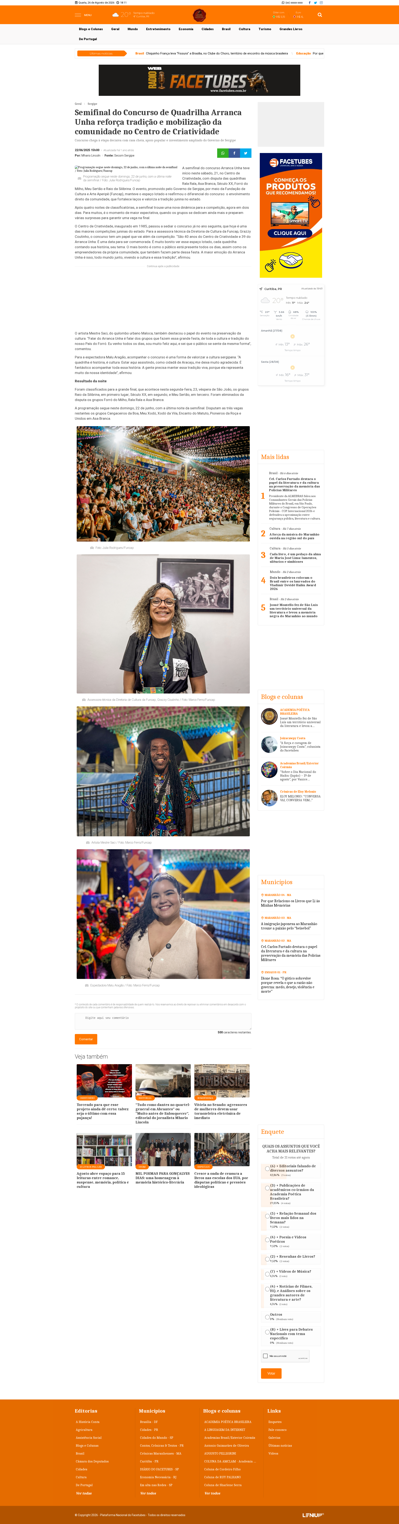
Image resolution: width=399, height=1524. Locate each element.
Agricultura (84, 1430)
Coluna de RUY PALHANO (222, 1477)
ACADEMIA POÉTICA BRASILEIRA (227, 1422)
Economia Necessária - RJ (158, 1477)
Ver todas (83, 1493)
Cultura (244, 29)
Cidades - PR (149, 1430)
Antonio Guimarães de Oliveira (226, 1445)
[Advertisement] (199, 80)
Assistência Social (89, 1438)
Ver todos (148, 1493)
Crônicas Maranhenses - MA (160, 1453)
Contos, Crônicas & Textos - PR (162, 1445)
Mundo (133, 29)
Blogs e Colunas (91, 29)
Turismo (265, 29)
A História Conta (88, 1422)
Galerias (274, 1438)
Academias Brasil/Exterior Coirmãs (229, 1438)
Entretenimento (158, 29)
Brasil (226, 29)
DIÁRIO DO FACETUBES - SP (159, 1469)
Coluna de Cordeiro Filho (222, 1469)
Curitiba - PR (149, 1461)
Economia (186, 29)
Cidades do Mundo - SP (156, 1438)
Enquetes (275, 1422)
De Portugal (88, 39)
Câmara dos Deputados (92, 1461)
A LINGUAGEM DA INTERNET (224, 1430)
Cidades (208, 29)
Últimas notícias (280, 1445)
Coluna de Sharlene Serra (223, 1485)
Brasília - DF (149, 1422)
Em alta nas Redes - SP (156, 1485)
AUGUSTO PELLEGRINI (220, 1453)
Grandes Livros (291, 29)
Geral (115, 29)
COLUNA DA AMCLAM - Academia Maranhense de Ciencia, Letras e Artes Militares (232, 1461)
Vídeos (273, 1453)
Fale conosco (277, 1430)
